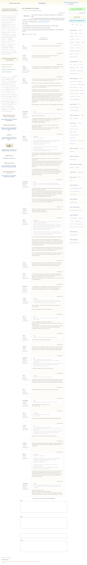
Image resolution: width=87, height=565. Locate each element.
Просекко (7, 103)
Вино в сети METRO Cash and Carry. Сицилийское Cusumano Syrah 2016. (9, 166)
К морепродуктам (9, 89)
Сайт (6, 39)
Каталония (82, 90)
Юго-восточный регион (74, 191)
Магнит (6, 20)
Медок (75, 64)
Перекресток (10, 17)
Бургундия (72, 67)
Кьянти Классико (9, 29)
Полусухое (15, 97)
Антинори (13, 35)
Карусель (13, 27)
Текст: (21, 500)
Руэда (80, 87)
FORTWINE (4, 27)
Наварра (81, 93)
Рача (71, 180)
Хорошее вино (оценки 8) (7, 66)
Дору (71, 118)
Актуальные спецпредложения (8, 15)
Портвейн (14, 96)
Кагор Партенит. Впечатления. (9, 158)
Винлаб (13, 20)
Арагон (80, 78)
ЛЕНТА (3, 20)
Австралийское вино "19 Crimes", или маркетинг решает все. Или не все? (9, 150)
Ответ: (21, 540)
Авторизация (70, 3)
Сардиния (72, 42)
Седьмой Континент (5, 50)
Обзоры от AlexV (7, 54)
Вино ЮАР (73, 172)
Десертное (7, 97)
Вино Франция (74, 61)
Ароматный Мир (5, 22)
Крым (9, 30)
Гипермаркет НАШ (12, 49)
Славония (72, 221)
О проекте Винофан (9, 59)
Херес (10, 34)
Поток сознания (10, 42)
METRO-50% (9, 25)
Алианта (9, 27)
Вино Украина (73, 199)
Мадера (7, 34)
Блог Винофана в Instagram (43, 21)
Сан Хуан (72, 151)
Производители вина (6, 10)
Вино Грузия (73, 177)
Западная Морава (73, 234)
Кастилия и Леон (80, 84)
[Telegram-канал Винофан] (73, 26)
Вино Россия (73, 104)
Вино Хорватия (74, 215)
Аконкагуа (79, 123)
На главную (24, 10)
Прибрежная (78, 221)
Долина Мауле (73, 143)
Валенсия (80, 81)
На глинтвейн (13, 32)
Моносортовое (10, 106)
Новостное (9, 44)
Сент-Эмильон (80, 64)
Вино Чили (73, 123)
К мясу (6, 87)
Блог (28, 10)
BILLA (15, 24)
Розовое (12, 103)
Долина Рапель (73, 137)
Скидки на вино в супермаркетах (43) (77, 20)
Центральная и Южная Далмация (76, 226)
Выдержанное (4, 107)
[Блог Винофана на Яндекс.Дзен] (78, 26)
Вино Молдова (74, 185)
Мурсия (76, 93)
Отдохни (10, 22)
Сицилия (77, 42)
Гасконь (81, 67)
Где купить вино (77, 17)
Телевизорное (4, 42)
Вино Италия (73, 30)
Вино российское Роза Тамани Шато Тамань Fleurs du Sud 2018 (9, 176)
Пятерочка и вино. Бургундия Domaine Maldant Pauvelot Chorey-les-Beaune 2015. (9, 129)
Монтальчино (72, 47)
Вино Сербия (73, 231)
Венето (76, 33)
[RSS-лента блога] (81, 26)
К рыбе (7, 91)
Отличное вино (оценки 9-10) (7, 64)
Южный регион (73, 194)
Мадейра (75, 118)
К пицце (3, 91)
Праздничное (4, 44)
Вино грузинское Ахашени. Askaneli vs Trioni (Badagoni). (9, 120)
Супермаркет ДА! (5, 24)
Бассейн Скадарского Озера (76, 210)
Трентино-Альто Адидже (75, 50)
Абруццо (80, 30)
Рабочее (13, 40)
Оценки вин (14, 58)
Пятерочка (12, 19)
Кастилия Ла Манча (74, 90)
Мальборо (72, 167)
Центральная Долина (74, 134)
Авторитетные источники (7, 58)
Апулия (71, 33)
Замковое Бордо (5, 84)
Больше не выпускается (7, 111)
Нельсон (77, 167)
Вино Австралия (74, 156)
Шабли (77, 67)
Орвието (14, 85)
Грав (71, 64)
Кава (3, 101)
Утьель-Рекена (73, 84)
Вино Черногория (74, 207)
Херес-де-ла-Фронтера (74, 99)
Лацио (80, 33)
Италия (9, 40)
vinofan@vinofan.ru (5, 559)
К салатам (12, 91)
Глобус (14, 25)
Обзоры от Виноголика (7, 52)
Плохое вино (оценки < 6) (7, 71)
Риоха (78, 96)
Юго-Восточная (73, 159)
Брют (14, 99)
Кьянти (11, 84)
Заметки (34, 34)
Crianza (4, 109)
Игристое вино (9, 99)
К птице (10, 87)
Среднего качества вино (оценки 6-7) (9, 69)
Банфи (3, 37)
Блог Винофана (42, 3)
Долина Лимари (73, 131)
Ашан (15, 17)
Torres (8, 32)
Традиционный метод (9, 101)
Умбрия (71, 53)
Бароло (6, 30)
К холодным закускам (9, 92)
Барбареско (72, 39)
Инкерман (13, 30)
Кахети (79, 177)
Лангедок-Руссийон (74, 73)
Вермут (11, 97)
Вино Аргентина (74, 148)
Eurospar (11, 24)
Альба (76, 36)
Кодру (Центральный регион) (76, 188)
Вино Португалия (74, 115)
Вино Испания (74, 78)
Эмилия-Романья (73, 56)
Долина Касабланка (74, 126)
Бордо (80, 61)
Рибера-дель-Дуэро (74, 87)
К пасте (15, 89)
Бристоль (4, 29)
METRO (4, 25)
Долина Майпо (81, 140)
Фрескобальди (7, 35)
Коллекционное (11, 107)
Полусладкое (4, 99)
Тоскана (15, 29)
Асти (80, 36)
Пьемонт (72, 36)
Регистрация (66, 2)
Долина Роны (80, 70)
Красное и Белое (5, 19)
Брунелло (3, 30)
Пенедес (71, 93)
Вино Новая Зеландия (76, 164)
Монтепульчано (80, 47)
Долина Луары (73, 70)
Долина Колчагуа (73, 140)
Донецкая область (74, 202)
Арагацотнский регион (74, 242)
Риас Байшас (73, 96)
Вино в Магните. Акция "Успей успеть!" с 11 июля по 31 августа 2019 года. (9, 138)
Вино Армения (74, 239)
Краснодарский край (74, 107)
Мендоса (82, 148)
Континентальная (73, 218)
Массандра (4, 32)
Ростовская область (74, 110)
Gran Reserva (13, 109)
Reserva (7, 109)
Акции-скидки (4, 17)
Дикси (10, 20)
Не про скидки (29, 34)
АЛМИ (7, 49)
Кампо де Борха (73, 81)
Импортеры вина (13, 10)
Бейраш (82, 115)
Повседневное (10, 104)
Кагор (3, 34)
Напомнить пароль (74, 2)
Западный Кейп (81, 172)
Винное (14, 44)
